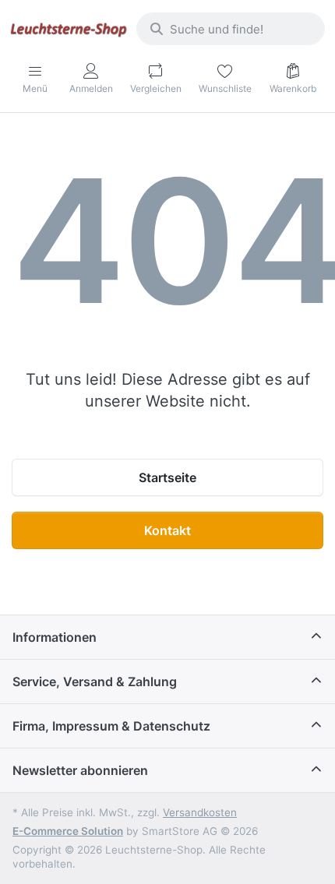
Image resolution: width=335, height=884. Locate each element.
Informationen (54, 637)
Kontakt (167, 530)
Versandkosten (200, 812)
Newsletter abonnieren (80, 770)
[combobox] (230, 28)
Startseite (167, 477)
